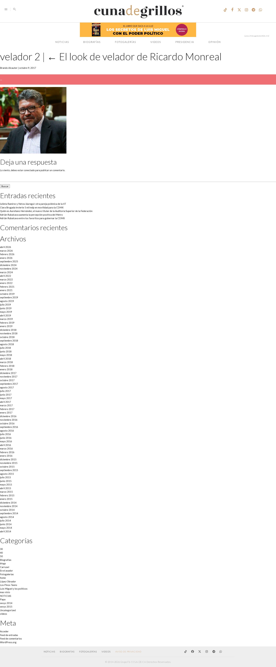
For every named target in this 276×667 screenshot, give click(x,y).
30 (1, 549)
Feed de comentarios (11, 638)
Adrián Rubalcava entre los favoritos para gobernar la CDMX (32, 218)
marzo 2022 (6, 279)
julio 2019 (5, 304)
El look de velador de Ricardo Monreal (134, 56)
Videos (155, 41)
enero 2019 (6, 326)
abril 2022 (5, 275)
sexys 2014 (6, 603)
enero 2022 (6, 283)
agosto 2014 (7, 517)
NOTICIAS (5, 595)
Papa (2, 599)
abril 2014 (5, 531)
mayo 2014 (6, 527)
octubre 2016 (7, 423)
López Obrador (8, 581)
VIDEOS (106, 651)
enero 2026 (6, 257)
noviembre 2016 (8, 419)
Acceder (4, 631)
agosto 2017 (7, 387)
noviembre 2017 (8, 376)
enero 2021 (6, 290)
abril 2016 (5, 445)
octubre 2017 (7, 380)
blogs (3, 563)
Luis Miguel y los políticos (13, 588)
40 (1, 552)
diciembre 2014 (8, 502)
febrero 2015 (7, 495)
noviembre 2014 (8, 506)
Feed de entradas (9, 635)
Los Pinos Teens (8, 585)
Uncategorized (8, 610)
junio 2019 (6, 308)
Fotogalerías (125, 41)
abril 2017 (5, 401)
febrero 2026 (7, 254)
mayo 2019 (6, 311)
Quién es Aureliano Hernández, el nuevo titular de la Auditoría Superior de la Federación (46, 211)
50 (1, 556)
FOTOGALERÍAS (88, 651)
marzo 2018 (6, 362)
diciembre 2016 (8, 416)
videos (3, 613)
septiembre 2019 (9, 297)
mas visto (5, 592)
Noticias (62, 41)
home (3, 577)
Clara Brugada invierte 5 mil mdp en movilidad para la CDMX (32, 207)
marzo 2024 (6, 272)
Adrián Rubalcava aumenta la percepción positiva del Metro (31, 214)
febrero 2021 (7, 286)
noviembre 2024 (8, 268)
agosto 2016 (7, 430)
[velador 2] (33, 152)
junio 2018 (6, 351)
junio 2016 (6, 437)
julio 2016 (5, 434)
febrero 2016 (7, 452)
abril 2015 (5, 488)
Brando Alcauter (8, 67)
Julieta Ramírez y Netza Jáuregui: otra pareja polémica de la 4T (33, 203)
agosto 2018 (7, 344)
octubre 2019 (7, 293)
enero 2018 (6, 369)
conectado (29, 170)
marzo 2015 (6, 491)
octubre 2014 (7, 509)
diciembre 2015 (8, 459)
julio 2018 (5, 347)
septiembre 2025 (9, 261)
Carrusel (4, 567)
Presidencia (184, 41)
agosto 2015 (7, 473)
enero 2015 (6, 498)
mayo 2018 (6, 354)
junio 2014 (6, 524)
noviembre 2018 (8, 333)
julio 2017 (5, 390)
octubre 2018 (7, 337)
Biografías (92, 41)
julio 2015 (5, 477)
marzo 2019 (6, 319)
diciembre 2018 (8, 329)
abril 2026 (5, 247)
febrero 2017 (7, 409)
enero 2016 (6, 455)
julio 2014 (5, 520)
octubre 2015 (7, 466)
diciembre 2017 (8, 373)
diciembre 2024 (8, 265)
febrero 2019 (7, 322)
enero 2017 (6, 412)
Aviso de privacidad (128, 651)
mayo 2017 (6, 398)
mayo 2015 (6, 484)
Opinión (214, 41)
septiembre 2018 (9, 340)
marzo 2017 (6, 405)
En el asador (6, 570)
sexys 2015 (6, 606)
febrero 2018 (7, 365)
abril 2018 (5, 358)
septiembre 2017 (9, 383)
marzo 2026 (6, 250)
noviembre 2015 (8, 462)
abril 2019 (5, 315)
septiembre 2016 (9, 426)
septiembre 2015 (9, 470)
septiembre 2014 (9, 513)
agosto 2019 (7, 301)
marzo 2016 (6, 448)
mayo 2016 (6, 441)
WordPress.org (8, 642)
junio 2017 (6, 394)
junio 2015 (6, 481)
